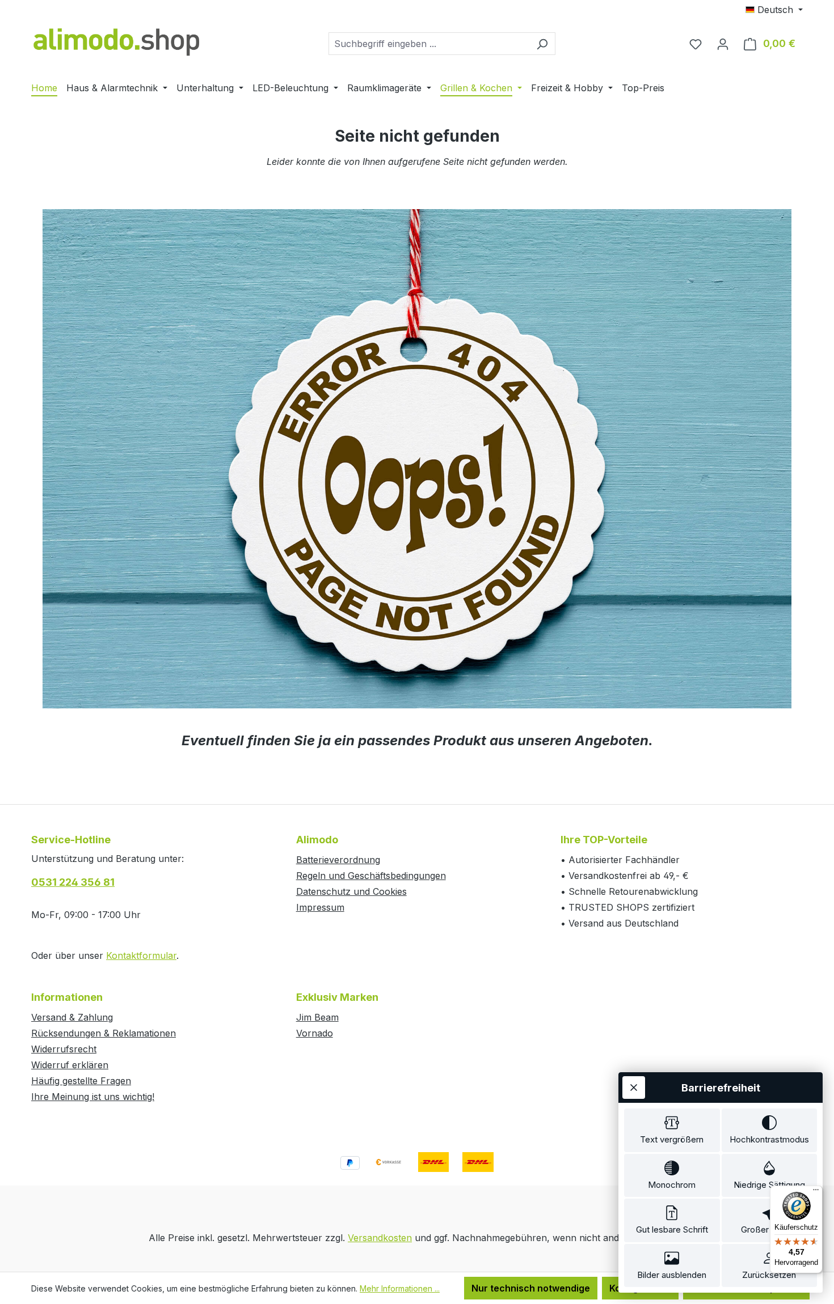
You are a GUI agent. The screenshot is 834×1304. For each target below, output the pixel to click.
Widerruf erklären (69, 1065)
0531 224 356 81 (73, 882)
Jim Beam (317, 1017)
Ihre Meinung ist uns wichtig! (92, 1096)
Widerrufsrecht (63, 1049)
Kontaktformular (141, 955)
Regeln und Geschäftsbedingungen (371, 875)
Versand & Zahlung (72, 1017)
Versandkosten (380, 1237)
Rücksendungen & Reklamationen (103, 1033)
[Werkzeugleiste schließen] (633, 1087)
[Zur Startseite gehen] (116, 41)
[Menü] (816, 1192)
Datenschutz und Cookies (351, 891)
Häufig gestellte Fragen (81, 1080)
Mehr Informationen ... (400, 1288)
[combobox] (428, 43)
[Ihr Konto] (722, 43)
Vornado (314, 1033)
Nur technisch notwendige (530, 1288)
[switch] (672, 1130)
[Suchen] (542, 43)
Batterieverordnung (338, 859)
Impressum (320, 907)
